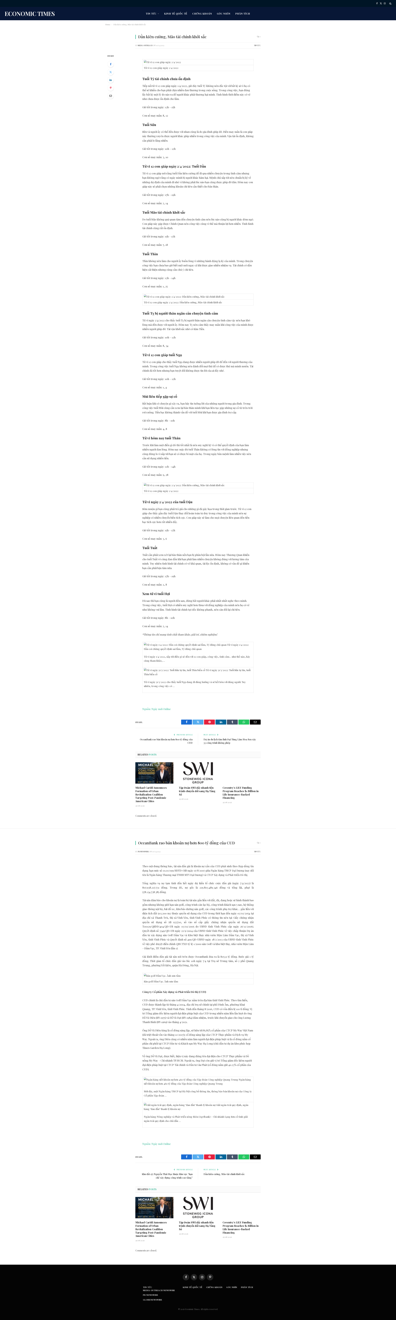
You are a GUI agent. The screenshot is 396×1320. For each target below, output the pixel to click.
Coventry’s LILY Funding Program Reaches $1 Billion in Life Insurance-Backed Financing (241, 792)
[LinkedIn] (111, 80)
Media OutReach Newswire (159, 1290)
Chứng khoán (202, 13)
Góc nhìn (223, 13)
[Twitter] (111, 72)
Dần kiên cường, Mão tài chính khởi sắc (224, 1174)
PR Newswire (143, 851)
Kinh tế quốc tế (175, 13)
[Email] (111, 96)
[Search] (390, 3)
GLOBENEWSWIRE (152, 1299)
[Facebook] (111, 64)
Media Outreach (145, 45)
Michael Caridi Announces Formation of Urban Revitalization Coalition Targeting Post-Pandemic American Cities (151, 794)
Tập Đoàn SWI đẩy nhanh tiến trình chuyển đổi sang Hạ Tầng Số (197, 791)
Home (107, 24)
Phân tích (242, 13)
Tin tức (151, 13)
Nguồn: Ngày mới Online (156, 709)
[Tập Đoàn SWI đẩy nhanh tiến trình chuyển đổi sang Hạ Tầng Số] (198, 773)
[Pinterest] (111, 88)
